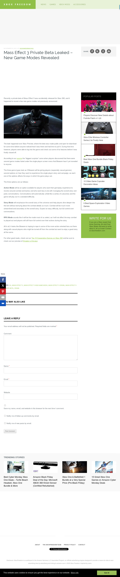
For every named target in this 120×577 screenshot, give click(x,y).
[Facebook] (3, 280)
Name (7, 366)
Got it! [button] (106, 573)
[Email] (3, 297)
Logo (35, 4)
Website (7, 392)
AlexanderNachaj (27, 48)
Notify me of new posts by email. (19, 423)
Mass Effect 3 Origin (56, 285)
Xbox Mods (64, 4)
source (19, 158)
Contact (81, 545)
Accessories (79, 4)
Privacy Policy (70, 545)
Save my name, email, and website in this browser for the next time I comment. (34, 408)
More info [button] (75, 573)
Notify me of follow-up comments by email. (23, 416)
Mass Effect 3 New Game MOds (35, 285)
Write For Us (100, 218)
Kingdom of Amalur (30, 241)
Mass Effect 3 (17, 285)
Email (6, 379)
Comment (7, 333)
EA (10, 285)
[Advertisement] (60, 26)
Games (53, 4)
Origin (16, 288)
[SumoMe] (3, 303)
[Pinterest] (3, 291)
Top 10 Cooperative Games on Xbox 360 (47, 238)
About (37, 545)
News (43, 4)
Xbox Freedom (18, 4)
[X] (3, 285)
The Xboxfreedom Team (52, 545)
